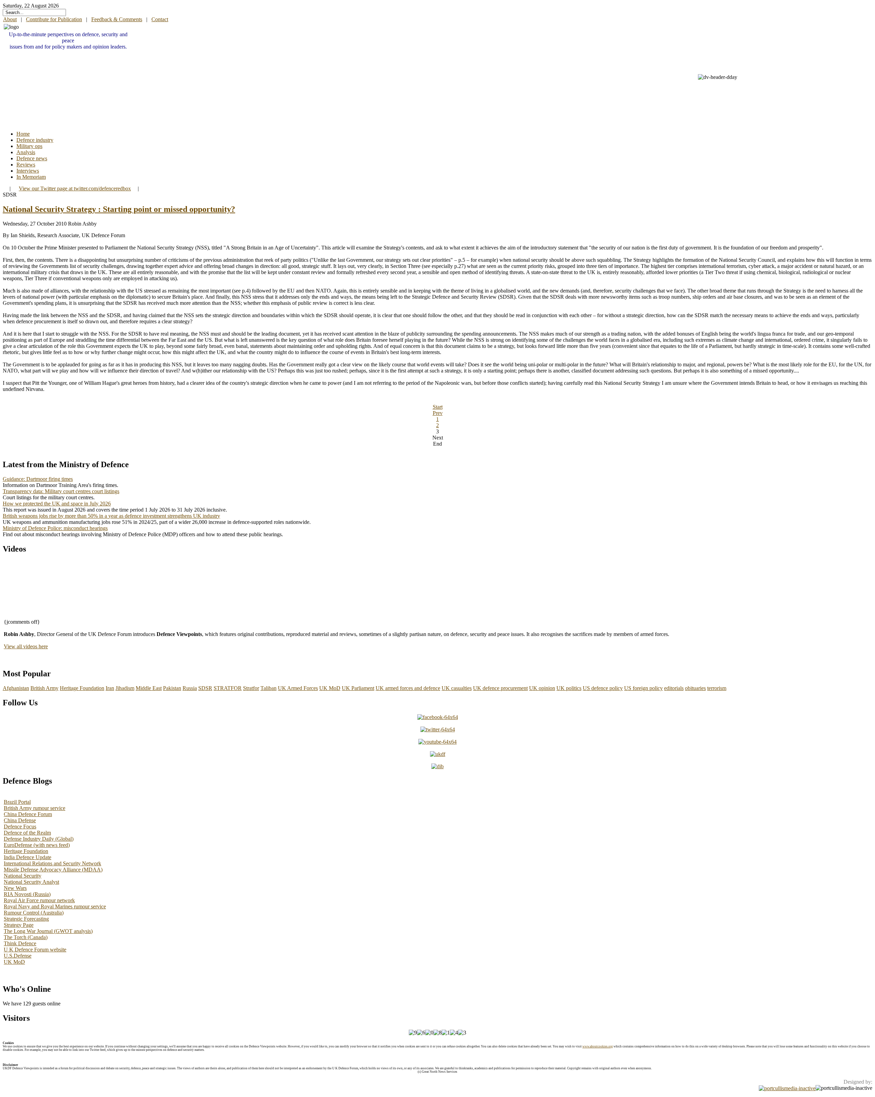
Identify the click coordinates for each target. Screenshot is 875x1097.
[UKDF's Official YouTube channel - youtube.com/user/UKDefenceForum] (437, 742)
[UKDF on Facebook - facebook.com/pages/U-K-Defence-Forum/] (437, 717)
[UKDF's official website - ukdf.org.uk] (437, 754)
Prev (438, 413)
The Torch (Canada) (26, 937)
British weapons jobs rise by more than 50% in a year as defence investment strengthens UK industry (111, 516)
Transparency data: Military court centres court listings (61, 491)
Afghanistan (16, 688)
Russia (190, 688)
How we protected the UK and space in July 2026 (57, 503)
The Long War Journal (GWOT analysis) (48, 931)
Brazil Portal (17, 802)
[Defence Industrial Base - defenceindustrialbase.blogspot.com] (437, 766)
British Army (44, 688)
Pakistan (172, 688)
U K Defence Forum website (35, 949)
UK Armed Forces (298, 688)
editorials (674, 688)
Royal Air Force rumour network (39, 900)
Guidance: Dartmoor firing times (38, 479)
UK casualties (457, 688)
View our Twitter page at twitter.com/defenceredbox (75, 188)
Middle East (149, 688)
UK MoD (329, 688)
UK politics (568, 688)
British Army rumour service (34, 808)
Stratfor (251, 688)
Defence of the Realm (27, 833)
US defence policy (603, 688)
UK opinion (542, 688)
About (10, 19)
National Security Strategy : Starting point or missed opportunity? (119, 209)
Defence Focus (20, 826)
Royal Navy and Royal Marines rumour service (55, 906)
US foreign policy (643, 688)
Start (438, 407)
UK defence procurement (500, 688)
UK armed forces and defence (408, 688)
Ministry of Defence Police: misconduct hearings (55, 528)
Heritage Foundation (82, 688)
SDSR (205, 688)
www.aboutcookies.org (597, 1046)
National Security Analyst (31, 882)
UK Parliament (358, 688)
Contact (159, 19)
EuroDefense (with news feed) (37, 845)
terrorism (716, 688)
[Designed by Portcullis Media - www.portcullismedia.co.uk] (787, 1088)
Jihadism (125, 688)
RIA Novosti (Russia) (27, 894)
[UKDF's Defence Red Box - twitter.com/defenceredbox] (437, 729)
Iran (110, 688)
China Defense (20, 820)
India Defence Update (27, 857)
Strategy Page (18, 925)
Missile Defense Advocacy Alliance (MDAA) (53, 869)
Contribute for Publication (54, 19)
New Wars (15, 888)
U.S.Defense (17, 956)
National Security (22, 876)
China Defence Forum (28, 814)
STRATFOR (228, 688)
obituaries (695, 688)
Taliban (268, 688)
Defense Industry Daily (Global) (38, 839)
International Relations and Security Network (52, 863)
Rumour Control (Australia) (34, 913)
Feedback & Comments (116, 19)
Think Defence (20, 943)
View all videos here (26, 646)
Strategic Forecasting (26, 919)
